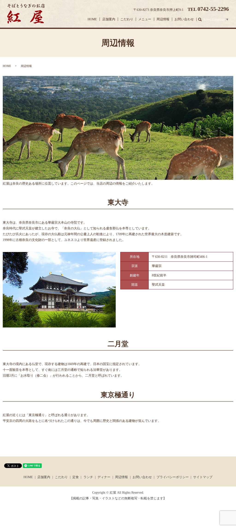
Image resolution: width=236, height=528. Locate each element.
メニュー (144, 19)
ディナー (103, 477)
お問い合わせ (184, 19)
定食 (75, 477)
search (202, 19)
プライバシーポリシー (172, 477)
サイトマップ (202, 477)
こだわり (126, 19)
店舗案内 (108, 19)
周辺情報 (162, 19)
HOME (92, 19)
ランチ (88, 477)
